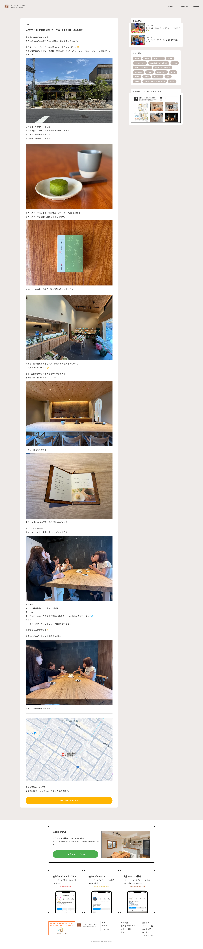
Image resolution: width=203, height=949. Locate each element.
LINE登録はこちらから (75, 854)
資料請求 (145, 923)
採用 (123, 932)
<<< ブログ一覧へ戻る (69, 800)
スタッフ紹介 (126, 929)
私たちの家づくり (128, 926)
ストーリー (106, 923)
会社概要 (124, 923)
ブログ (104, 926)
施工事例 (145, 932)
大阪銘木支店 (147, 935)
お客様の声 (146, 929)
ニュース (105, 929)
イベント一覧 (147, 926)
